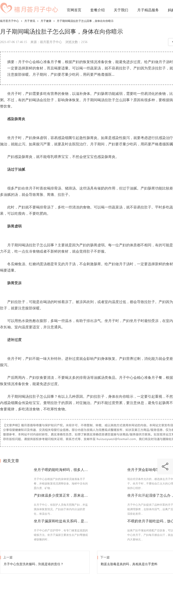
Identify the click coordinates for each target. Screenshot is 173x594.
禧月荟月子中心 (9, 21)
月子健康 (46, 21)
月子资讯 (29, 21)
